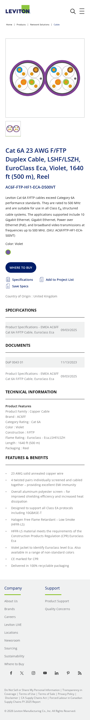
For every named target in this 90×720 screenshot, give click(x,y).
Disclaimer (11, 698)
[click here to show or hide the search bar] (73, 11)
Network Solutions (39, 24)
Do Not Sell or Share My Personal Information (32, 690)
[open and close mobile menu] (82, 11)
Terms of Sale (46, 694)
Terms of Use (27, 694)
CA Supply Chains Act (34, 698)
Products (21, 24)
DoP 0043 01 (14, 362)
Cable (57, 24)
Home (9, 24)
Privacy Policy (66, 694)
